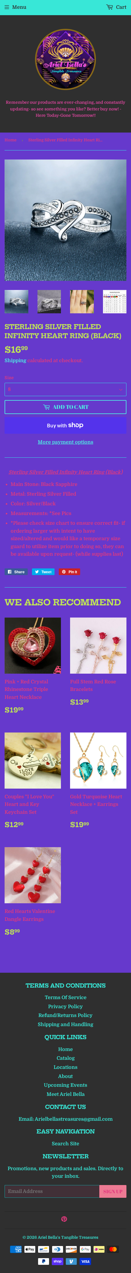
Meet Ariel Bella (66, 1094)
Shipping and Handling (65, 1024)
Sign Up (112, 1191)
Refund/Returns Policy (65, 1015)
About (65, 1076)
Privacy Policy (65, 1006)
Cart (120, 7)
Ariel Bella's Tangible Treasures (68, 1237)
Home (10, 140)
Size (9, 377)
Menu (19, 7)
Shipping (15, 360)
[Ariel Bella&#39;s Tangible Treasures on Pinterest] (64, 1220)
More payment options (65, 442)
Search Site (65, 1144)
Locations (65, 1067)
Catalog (66, 1058)
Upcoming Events (65, 1085)
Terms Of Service (66, 997)
